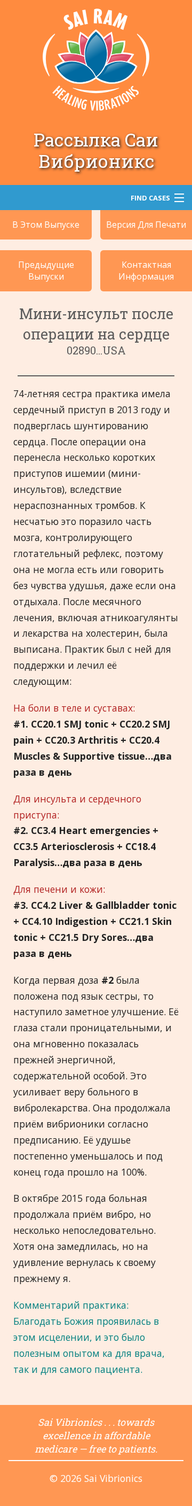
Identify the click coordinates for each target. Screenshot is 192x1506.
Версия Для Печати (146, 224)
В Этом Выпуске (45, 224)
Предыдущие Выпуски (46, 270)
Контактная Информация (146, 270)
